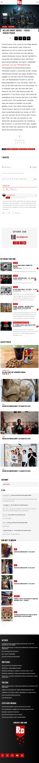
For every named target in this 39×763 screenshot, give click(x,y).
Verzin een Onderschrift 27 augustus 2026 (16, 471)
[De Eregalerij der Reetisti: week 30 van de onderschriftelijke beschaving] (7, 614)
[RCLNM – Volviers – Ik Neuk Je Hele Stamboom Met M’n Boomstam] (6, 307)
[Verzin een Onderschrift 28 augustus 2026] (19, 422)
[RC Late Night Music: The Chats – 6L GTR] (6, 290)
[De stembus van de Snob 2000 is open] (6, 326)
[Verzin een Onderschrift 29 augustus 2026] (19, 390)
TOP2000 (11, 26)
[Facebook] (16, 38)
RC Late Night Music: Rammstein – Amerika (23, 266)
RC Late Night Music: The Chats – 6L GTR (25, 289)
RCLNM (4, 26)
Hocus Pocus (15, 149)
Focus (8, 149)
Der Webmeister (22, 237)
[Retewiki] (22, 755)
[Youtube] (24, 242)
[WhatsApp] (28, 38)
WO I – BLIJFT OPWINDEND (8, 654)
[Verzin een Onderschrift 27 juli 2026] (7, 582)
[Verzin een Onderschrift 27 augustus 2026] (19, 455)
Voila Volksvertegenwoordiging (11, 695)
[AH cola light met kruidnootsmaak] (19, 356)
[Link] (21, 179)
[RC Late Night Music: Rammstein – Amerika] (6, 266)
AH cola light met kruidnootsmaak (13, 372)
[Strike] (10, 179)
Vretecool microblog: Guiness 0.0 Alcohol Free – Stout (17, 671)
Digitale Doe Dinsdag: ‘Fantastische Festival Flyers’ (16, 706)
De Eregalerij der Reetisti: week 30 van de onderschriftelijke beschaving (25, 615)
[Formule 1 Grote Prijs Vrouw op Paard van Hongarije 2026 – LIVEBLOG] (7, 598)
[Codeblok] (19, 179)
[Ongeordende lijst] (14, 179)
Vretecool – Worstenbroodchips (11, 668)
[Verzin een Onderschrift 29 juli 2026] (7, 550)
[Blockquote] (17, 179)
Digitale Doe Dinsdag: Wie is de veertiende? (14, 717)
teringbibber (11, 195)
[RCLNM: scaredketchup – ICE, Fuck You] (6, 279)
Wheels (16, 596)
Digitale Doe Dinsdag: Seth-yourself (12, 714)
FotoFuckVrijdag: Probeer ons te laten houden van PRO (18, 709)
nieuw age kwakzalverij (21, 322)
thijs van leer (31, 149)
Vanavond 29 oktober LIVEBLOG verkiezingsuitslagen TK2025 (19, 692)
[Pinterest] (24, 38)
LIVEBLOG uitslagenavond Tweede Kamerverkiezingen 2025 (18, 690)
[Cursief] (6, 179)
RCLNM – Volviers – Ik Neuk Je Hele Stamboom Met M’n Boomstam (23, 307)
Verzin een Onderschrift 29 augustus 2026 (16, 406)
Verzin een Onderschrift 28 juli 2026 (24, 568)
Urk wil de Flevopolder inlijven (11, 656)
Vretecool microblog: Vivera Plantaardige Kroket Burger (18, 673)
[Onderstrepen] (8, 179)
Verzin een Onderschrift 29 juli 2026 (24, 552)
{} (23, 179)
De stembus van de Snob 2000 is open (24, 325)
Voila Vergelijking (7, 697)
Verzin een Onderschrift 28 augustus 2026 (16, 439)
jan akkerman (23, 149)
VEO (3, 404)
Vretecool (6, 370)
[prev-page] (2, 625)
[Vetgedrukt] (3, 179)
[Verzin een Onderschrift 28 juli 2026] (7, 566)
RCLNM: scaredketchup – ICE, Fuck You (24, 278)
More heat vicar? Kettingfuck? (10, 712)
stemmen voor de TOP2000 (13, 65)
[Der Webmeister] (14, 237)
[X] (20, 38)
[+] (25, 179)
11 (37, 326)
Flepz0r (15, 309)
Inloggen (34, 167)
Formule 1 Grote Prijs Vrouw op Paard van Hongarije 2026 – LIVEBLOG (26, 599)
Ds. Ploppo (5, 505)
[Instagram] (17, 242)
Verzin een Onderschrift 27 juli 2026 (24, 584)
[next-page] (5, 625)
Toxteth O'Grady (17, 268)
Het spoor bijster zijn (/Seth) (10, 651)
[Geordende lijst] (12, 179)
